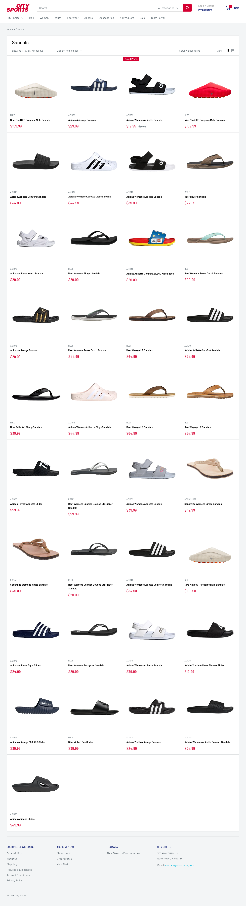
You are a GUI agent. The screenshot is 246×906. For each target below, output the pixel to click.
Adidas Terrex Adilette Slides (26, 503)
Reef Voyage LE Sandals (139, 350)
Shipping (12, 864)
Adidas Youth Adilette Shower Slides (204, 665)
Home (10, 29)
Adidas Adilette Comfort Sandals (28, 196)
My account (205, 9)
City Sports (13, 17)
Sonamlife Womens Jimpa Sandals (203, 503)
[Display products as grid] (227, 50)
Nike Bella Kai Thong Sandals (26, 427)
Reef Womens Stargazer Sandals (86, 665)
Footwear (72, 17)
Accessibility (14, 853)
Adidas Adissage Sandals (82, 119)
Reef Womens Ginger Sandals (84, 273)
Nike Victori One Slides (80, 742)
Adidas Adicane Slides (22, 818)
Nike (12, 115)
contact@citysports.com (179, 865)
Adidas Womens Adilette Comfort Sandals (149, 584)
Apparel (89, 17)
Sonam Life (190, 499)
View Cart (62, 864)
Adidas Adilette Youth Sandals (26, 273)
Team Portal (158, 17)
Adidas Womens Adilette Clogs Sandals (89, 196)
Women (44, 17)
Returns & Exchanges (19, 869)
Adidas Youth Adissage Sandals (143, 742)
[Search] (187, 8)
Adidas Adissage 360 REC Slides (28, 742)
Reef (187, 192)
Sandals (20, 29)
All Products (127, 17)
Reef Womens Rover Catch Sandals (203, 273)
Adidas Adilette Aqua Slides (25, 665)
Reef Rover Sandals (195, 196)
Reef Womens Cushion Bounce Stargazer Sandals (90, 505)
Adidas (13, 814)
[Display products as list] (232, 50)
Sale (142, 17)
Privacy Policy (14, 880)
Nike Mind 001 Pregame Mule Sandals (30, 119)
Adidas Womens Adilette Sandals (144, 119)
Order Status (64, 858)
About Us (12, 858)
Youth (58, 17)
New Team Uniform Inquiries (123, 853)
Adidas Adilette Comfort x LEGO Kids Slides (150, 273)
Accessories (106, 17)
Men (31, 17)
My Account (63, 853)
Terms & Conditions (18, 875)
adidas (71, 115)
